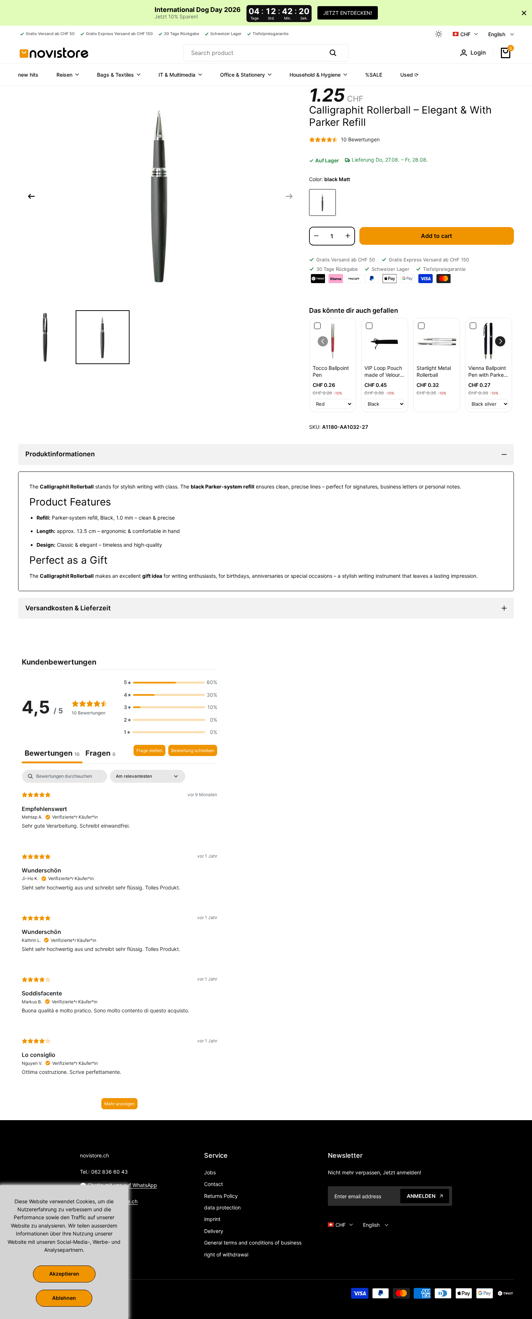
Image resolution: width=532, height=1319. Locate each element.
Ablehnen (64, 1298)
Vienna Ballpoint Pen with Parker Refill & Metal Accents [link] (487, 372)
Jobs (210, 1172)
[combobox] (253, 52)
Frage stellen (149, 750)
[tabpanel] (119, 943)
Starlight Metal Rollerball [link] (434, 371)
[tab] (100, 754)
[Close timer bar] (524, 13)
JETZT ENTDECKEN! (347, 13)
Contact (213, 1184)
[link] (333, 341)
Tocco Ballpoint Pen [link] (331, 371)
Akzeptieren (64, 1274)
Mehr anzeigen (119, 1103)
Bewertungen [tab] (52, 753)
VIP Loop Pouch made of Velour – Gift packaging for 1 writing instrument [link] (384, 372)
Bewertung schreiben (192, 750)
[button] (500, 341)
